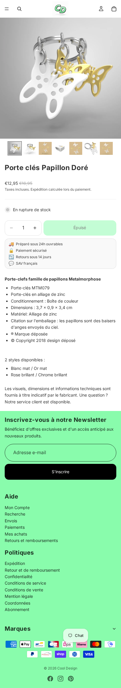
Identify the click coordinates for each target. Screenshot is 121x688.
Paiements (15, 527)
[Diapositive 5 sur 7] (75, 148)
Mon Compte (17, 507)
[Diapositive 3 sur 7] (45, 148)
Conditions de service (25, 583)
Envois (11, 520)
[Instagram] (60, 678)
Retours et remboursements (31, 540)
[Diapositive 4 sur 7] (60, 148)
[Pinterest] (70, 678)
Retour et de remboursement (32, 570)
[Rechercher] (19, 8)
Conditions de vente (24, 589)
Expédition (15, 563)
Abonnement (17, 609)
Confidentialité (18, 576)
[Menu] (7, 9)
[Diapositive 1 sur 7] (14, 148)
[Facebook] (50, 678)
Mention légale (19, 596)
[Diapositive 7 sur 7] (106, 148)
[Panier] (113, 8)
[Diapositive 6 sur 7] (91, 148)
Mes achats (16, 533)
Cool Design (67, 668)
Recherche (15, 514)
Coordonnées (17, 602)
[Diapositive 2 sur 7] (29, 148)
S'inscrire (60, 471)
